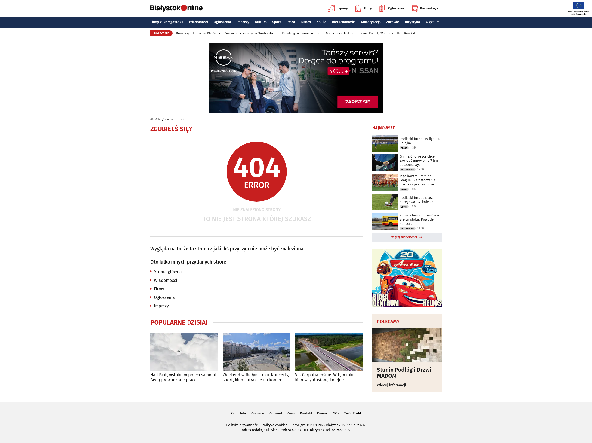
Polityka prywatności (242, 425)
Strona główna (161, 119)
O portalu (238, 413)
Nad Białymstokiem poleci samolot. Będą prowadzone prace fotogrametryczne (184, 377)
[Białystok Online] (176, 8)
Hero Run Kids (406, 33)
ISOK (335, 413)
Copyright (297, 425)
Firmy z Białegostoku (166, 22)
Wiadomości (198, 22)
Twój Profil (352, 413)
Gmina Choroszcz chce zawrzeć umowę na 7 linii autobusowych (419, 160)
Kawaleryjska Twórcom (297, 33)
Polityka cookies (274, 425)
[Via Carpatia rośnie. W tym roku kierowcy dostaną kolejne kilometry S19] (329, 352)
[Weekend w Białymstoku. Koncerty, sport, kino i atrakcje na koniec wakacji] (256, 352)
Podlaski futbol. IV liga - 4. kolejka (420, 141)
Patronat (275, 413)
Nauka (321, 22)
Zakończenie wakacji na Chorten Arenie (251, 33)
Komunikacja (429, 8)
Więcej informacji (391, 385)
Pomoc (322, 413)
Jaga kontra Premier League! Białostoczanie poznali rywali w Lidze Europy (417, 180)
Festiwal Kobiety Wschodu (375, 33)
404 (181, 119)
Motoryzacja (371, 22)
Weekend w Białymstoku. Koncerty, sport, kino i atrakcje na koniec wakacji (256, 377)
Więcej (430, 22)
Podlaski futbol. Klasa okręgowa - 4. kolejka (417, 200)
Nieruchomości (343, 22)
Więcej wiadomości (404, 237)
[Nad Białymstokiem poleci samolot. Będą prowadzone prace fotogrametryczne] (184, 352)
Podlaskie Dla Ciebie (207, 33)
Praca (291, 22)
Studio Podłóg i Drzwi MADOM (404, 373)
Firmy (368, 8)
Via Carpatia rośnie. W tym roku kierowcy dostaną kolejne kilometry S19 (325, 377)
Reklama (257, 413)
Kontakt (306, 413)
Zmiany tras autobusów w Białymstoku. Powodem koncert (420, 219)
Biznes (306, 22)
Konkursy (182, 33)
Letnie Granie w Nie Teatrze (335, 33)
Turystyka (412, 22)
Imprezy (342, 8)
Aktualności (407, 170)
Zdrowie (392, 22)
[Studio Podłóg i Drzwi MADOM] (407, 345)
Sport (276, 22)
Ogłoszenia (396, 8)
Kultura (261, 22)
